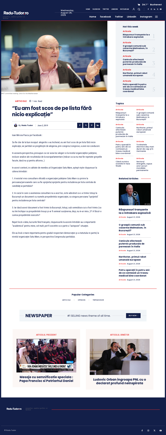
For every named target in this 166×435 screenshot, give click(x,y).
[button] (139, 9)
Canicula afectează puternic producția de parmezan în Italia (134, 62)
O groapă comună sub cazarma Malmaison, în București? (135, 48)
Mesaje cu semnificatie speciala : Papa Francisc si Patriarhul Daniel (46, 379)
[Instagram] (151, 9)
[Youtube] (160, 9)
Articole (21, 101)
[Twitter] (157, 9)
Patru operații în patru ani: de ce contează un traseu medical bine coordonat (134, 88)
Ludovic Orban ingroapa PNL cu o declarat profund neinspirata (119, 381)
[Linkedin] (154, 9)
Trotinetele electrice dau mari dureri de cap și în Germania (145, 147)
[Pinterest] (91, 125)
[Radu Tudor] (16, 125)
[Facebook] (148, 9)
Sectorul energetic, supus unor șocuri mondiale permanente (144, 166)
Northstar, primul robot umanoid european (135, 74)
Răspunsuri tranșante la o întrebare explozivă (136, 35)
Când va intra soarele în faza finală (123, 163)
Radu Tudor (27, 125)
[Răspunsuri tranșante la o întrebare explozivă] (135, 194)
